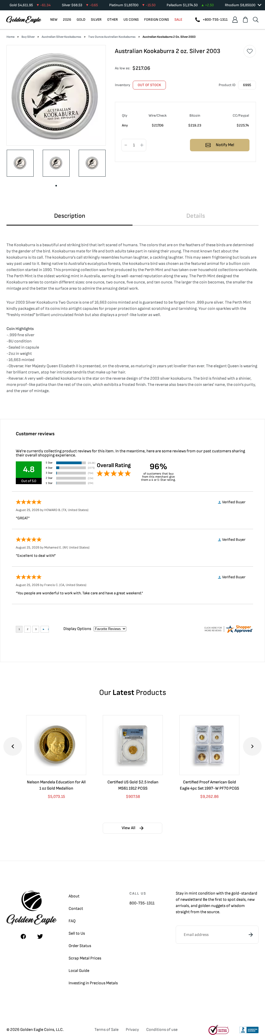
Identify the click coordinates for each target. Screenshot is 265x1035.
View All (128, 828)
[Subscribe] (251, 935)
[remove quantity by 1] (125, 145)
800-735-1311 (141, 903)
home (10, 37)
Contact (76, 908)
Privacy (132, 1029)
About (74, 896)
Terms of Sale (106, 1029)
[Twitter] (40, 936)
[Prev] (12, 746)
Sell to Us (77, 933)
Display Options (77, 628)
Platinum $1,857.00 (132, 5)
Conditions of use (162, 1029)
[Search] (256, 20)
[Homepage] (23, 19)
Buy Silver (28, 37)
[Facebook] (23, 936)
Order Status (80, 945)
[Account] (235, 20)
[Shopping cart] (245, 20)
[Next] (252, 746)
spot (231, 899)
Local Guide (79, 970)
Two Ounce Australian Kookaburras (112, 37)
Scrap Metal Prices (85, 958)
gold (235, 893)
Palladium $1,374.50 (190, 5)
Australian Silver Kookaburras (61, 37)
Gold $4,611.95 (30, 5)
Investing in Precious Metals (93, 983)
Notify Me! (225, 144)
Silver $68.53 (80, 5)
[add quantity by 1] (141, 145)
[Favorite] (250, 51)
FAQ (72, 921)
